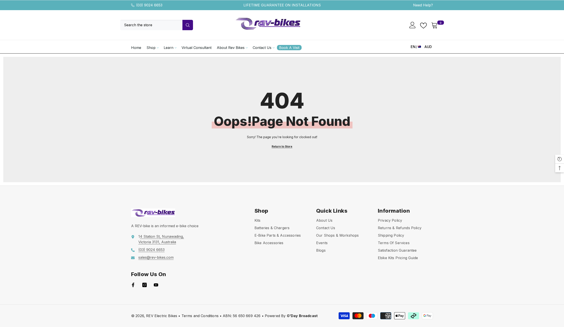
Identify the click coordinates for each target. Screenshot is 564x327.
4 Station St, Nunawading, (162, 236)
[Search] (156, 25)
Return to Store (282, 146)
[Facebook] (133, 285)
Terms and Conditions (200, 316)
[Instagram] (144, 285)
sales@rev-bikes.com (156, 257)
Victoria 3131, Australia (157, 242)
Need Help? (423, 5)
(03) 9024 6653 (149, 5)
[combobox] (151, 25)
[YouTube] (156, 285)
